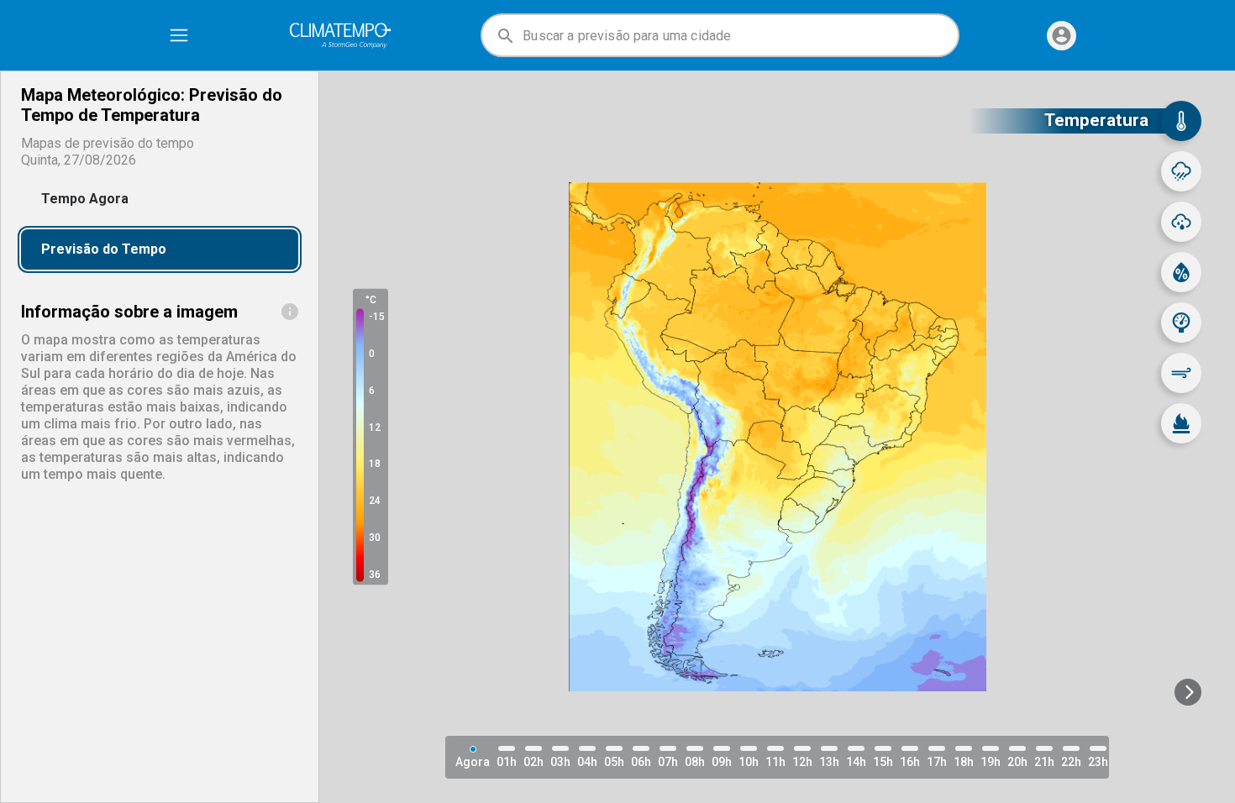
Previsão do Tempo (103, 249)
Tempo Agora (85, 199)
